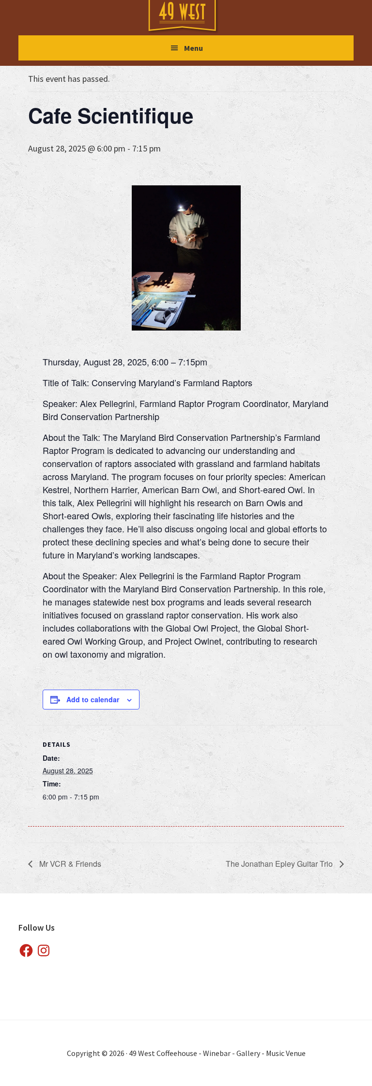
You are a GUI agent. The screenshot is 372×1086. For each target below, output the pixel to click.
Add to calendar (92, 699)
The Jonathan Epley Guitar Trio (280, 863)
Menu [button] (193, 48)
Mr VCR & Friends (69, 863)
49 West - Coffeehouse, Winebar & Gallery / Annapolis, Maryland (191, 17)
